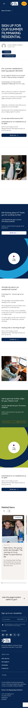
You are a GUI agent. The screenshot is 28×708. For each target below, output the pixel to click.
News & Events (6, 10)
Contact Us (4, 668)
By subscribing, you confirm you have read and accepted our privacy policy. (15, 625)
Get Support (5, 662)
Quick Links (5, 654)
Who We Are (5, 658)
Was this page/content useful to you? (11, 598)
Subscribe (20, 619)
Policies (4, 675)
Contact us (13, 339)
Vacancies (4, 665)
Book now (13, 135)
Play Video (14, 259)
